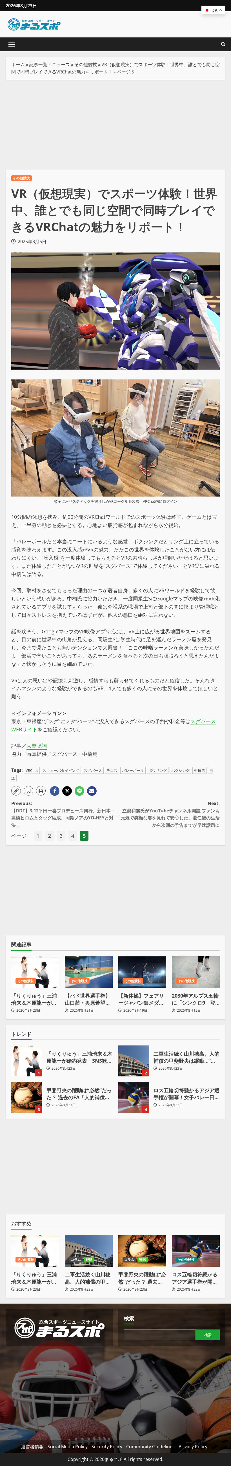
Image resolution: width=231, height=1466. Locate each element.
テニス (111, 770)
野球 (89, 1259)
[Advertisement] (115, 124)
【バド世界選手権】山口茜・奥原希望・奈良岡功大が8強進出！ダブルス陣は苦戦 (87, 999)
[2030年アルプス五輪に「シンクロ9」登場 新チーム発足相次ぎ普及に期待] (196, 972)
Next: (168, 814)
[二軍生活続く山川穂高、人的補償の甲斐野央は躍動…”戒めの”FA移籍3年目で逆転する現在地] (89, 1251)
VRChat (32, 770)
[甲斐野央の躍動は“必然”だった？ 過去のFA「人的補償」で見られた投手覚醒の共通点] (142, 1251)
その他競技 (85, 64)
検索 (129, 1318)
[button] (12, 44)
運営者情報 (32, 1446)
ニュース (61, 64)
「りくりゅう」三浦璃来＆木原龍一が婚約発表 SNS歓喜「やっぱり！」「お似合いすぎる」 (34, 999)
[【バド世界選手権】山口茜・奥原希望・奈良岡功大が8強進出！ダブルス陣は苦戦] (89, 972)
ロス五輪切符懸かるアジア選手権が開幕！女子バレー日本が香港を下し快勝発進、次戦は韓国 (133, 1097)
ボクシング (180, 770)
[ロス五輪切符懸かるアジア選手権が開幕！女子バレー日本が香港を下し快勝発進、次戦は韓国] (196, 1251)
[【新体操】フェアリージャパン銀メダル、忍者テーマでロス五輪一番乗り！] (142, 972)
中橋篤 (199, 770)
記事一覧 (38, 64)
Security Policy (107, 1446)
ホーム (18, 64)
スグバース (93, 770)
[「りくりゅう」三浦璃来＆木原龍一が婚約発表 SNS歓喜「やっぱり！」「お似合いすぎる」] (35, 972)
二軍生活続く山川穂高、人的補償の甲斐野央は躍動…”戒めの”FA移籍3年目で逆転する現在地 (133, 1060)
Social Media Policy (68, 1446)
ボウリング (157, 770)
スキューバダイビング (61, 770)
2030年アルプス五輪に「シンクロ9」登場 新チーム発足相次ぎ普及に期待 (195, 999)
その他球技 (186, 1259)
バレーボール (133, 770)
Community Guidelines (150, 1446)
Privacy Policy (193, 1446)
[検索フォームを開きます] (223, 44)
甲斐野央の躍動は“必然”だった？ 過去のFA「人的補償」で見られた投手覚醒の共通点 (26, 1097)
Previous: (63, 814)
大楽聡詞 (36, 745)
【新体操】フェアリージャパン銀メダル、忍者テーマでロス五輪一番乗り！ (141, 999)
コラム (76, 1259)
